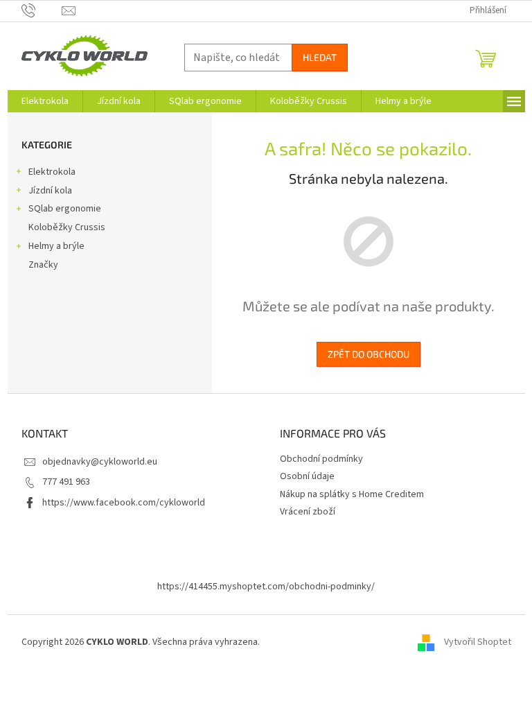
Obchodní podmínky (321, 459)
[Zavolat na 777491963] (41, 10)
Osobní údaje (307, 476)
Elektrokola (52, 172)
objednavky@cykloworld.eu (99, 462)
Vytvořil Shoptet (477, 643)
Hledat (320, 57)
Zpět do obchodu (368, 354)
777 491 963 (66, 482)
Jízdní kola (50, 191)
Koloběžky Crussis (66, 227)
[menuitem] (45, 101)
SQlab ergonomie (64, 209)
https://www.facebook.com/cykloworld (123, 503)
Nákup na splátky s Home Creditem (352, 494)
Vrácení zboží (307, 512)
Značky (43, 265)
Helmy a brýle (56, 246)
